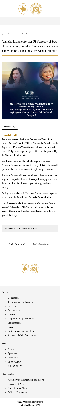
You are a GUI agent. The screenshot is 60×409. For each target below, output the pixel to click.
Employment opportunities (21, 318)
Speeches (12, 353)
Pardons (12, 314)
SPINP (38, 405)
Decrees (12, 306)
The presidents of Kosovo (20, 302)
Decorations (14, 310)
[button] (57, 20)
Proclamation (14, 322)
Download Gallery (9, 126)
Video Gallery (15, 366)
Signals (11, 327)
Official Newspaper (17, 392)
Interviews (13, 357)
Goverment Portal (16, 384)
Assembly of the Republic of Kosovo (26, 379)
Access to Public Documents (22, 335)
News (27, 34)
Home (10, 34)
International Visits (19, 34)
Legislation (13, 297)
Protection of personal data (21, 331)
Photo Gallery (14, 361)
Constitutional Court (18, 388)
